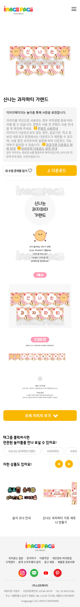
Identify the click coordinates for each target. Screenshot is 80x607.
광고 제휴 (49, 562)
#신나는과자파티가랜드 (22, 451)
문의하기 (31, 558)
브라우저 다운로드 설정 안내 (39, 148)
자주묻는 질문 (16, 558)
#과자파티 (53, 451)
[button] (59, 464)
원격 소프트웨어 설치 (29, 562)
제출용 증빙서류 (66, 562)
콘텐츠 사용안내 (48, 128)
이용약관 (44, 558)
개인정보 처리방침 (62, 558)
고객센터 (10, 562)
